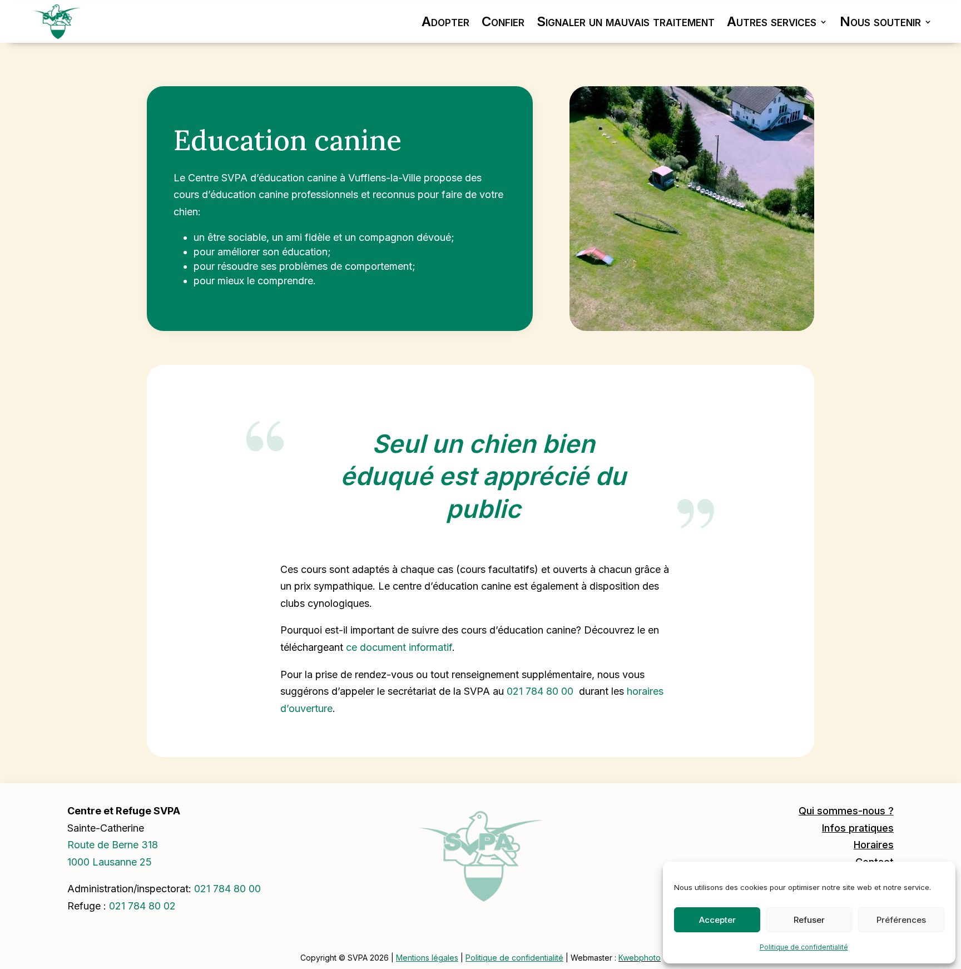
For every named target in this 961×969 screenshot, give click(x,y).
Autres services (771, 21)
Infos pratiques (858, 828)
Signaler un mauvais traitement (626, 21)
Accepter (717, 919)
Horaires (874, 845)
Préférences (901, 919)
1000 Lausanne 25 (109, 862)
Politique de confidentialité (804, 947)
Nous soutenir (880, 21)
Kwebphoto (639, 957)
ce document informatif (399, 647)
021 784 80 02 (142, 906)
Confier (503, 21)
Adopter (445, 21)
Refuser (809, 919)
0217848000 (227, 888)
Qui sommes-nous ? (846, 811)
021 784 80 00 (540, 691)
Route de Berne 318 (112, 845)
